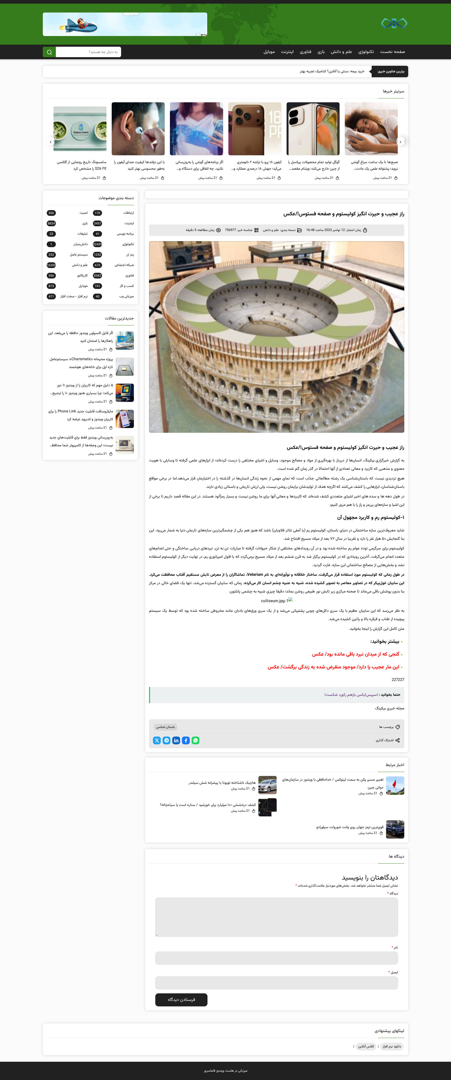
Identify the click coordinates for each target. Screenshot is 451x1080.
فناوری (305, 52)
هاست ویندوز (225, 1070)
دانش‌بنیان (69, 244)
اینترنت (287, 52)
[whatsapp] (195, 740)
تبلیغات (69, 233)
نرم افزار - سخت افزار (68, 296)
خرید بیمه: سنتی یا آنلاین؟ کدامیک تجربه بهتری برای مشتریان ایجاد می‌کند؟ (311, 71)
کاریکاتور (68, 275)
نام (395, 947)
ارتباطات (114, 213)
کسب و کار (114, 286)
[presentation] (400, 141)
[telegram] (166, 740)
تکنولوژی (366, 52)
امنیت (68, 213)
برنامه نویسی (115, 233)
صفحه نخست (392, 52)
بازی (321, 52)
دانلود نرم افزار (392, 1046)
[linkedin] (176, 740)
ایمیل (393, 972)
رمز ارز (114, 254)
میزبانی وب (115, 296)
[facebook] (186, 740)
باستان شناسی (165, 727)
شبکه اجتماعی (114, 265)
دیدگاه (392, 893)
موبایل (269, 52)
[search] (49, 52)
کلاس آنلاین (366, 1046)
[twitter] (157, 740)
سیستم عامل (68, 254)
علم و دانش (341, 52)
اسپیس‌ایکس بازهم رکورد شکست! (351, 695)
